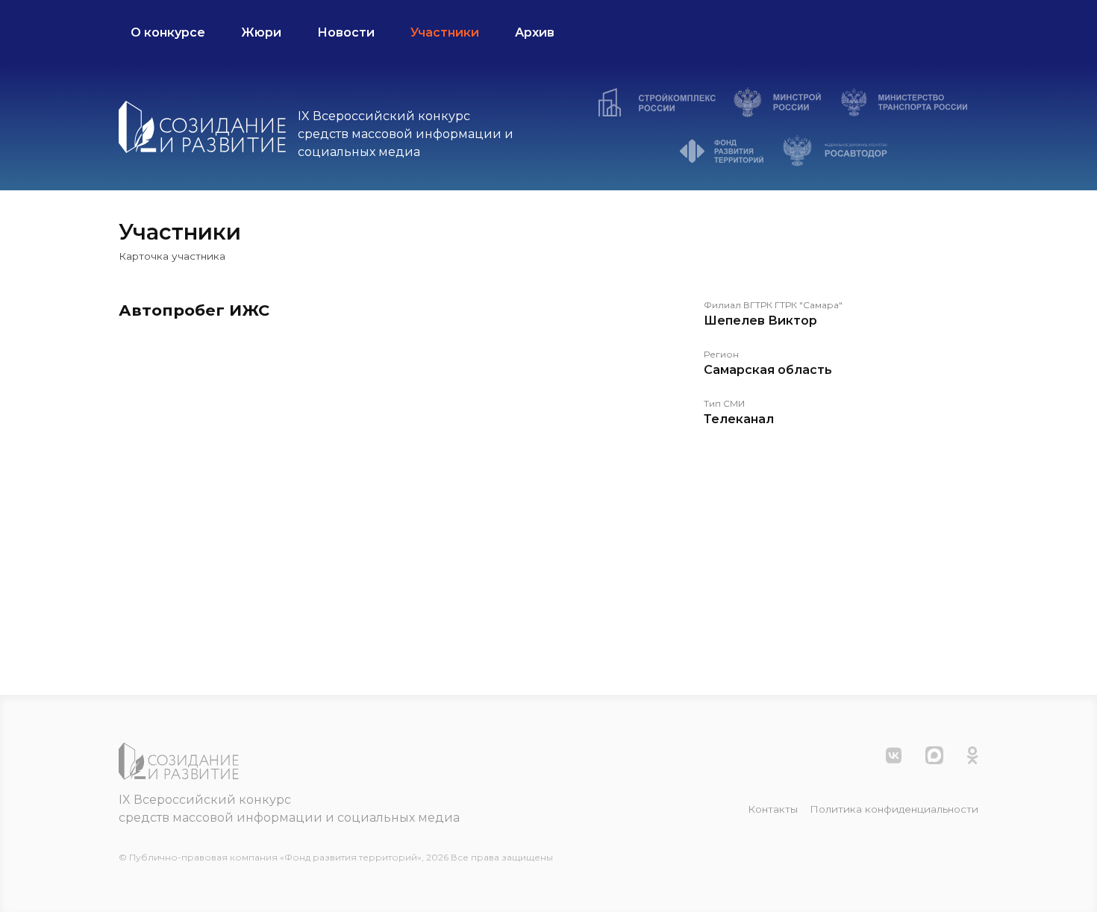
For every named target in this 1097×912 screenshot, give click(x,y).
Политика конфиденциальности (894, 809)
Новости (346, 32)
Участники (444, 32)
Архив (534, 32)
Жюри (261, 32)
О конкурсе (168, 32)
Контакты (773, 809)
